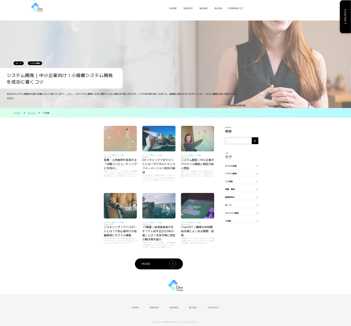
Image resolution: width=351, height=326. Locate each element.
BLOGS (32, 112)
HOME (17, 112)
